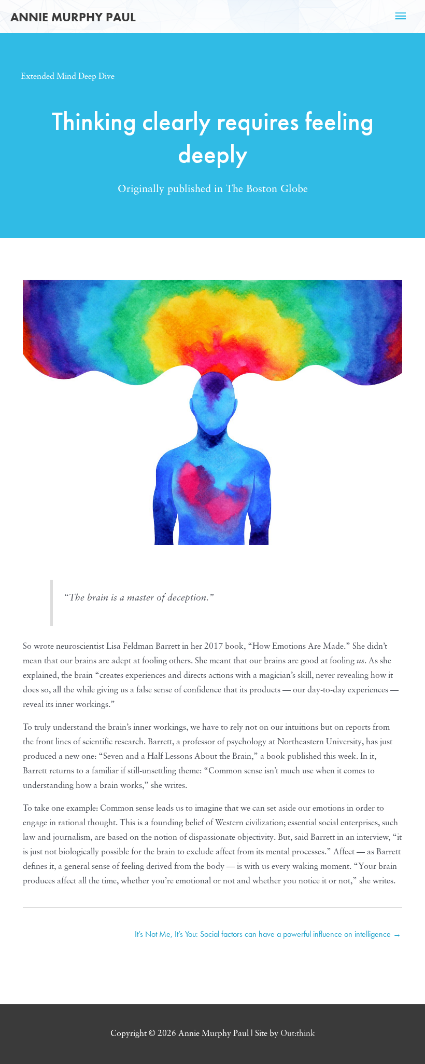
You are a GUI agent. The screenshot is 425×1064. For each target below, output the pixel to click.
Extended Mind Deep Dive (68, 77)
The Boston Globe (267, 189)
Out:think (297, 1034)
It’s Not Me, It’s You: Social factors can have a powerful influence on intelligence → (268, 934)
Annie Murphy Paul (73, 17)
